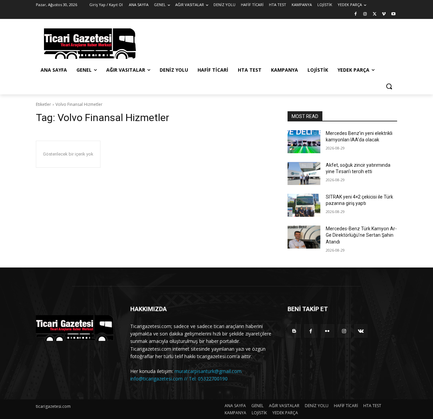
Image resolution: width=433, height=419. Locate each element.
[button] (389, 86)
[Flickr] (327, 330)
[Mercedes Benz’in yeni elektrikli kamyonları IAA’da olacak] (304, 141)
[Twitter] (375, 14)
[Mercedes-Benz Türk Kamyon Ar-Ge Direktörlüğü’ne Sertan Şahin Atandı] (304, 237)
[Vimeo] (384, 14)
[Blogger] (294, 330)
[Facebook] (356, 14)
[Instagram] (365, 14)
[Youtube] (393, 14)
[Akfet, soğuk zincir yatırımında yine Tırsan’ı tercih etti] (304, 173)
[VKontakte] (360, 330)
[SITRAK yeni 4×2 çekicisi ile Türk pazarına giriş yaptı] (304, 205)
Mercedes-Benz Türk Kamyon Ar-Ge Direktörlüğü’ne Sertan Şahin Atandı (361, 235)
